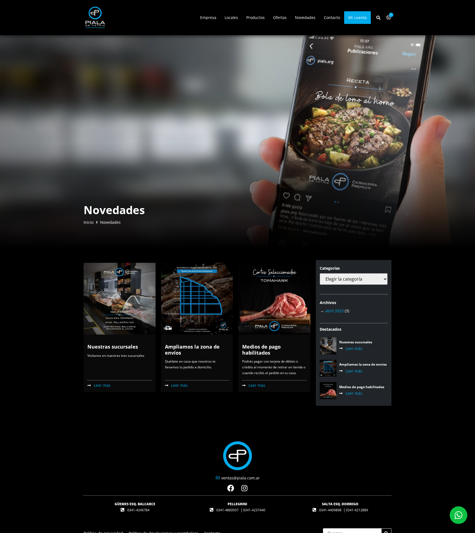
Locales (231, 17)
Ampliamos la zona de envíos (192, 349)
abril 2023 (334, 310)
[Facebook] (230, 488)
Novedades (305, 17)
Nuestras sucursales (112, 346)
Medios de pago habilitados (261, 349)
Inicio (88, 222)
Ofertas (280, 17)
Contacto (332, 17)
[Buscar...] (378, 17)
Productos (255, 17)
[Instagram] (244, 488)
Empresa (208, 17)
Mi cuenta (357, 17)
